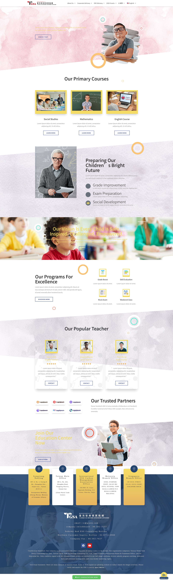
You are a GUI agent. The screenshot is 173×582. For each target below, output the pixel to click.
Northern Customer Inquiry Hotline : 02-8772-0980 (86, 535)
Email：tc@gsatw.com (86, 523)
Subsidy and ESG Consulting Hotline (86, 531)
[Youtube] (89, 545)
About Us (70, 3)
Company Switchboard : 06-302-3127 (86, 527)
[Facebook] (83, 545)
